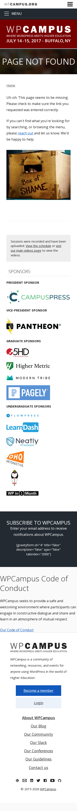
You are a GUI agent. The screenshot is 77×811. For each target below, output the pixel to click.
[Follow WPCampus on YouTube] (52, 780)
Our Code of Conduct (17, 630)
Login (38, 703)
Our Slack (38, 742)
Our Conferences (38, 750)
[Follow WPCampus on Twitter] (38, 780)
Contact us (38, 767)
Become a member (38, 690)
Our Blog (38, 726)
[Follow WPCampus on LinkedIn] (31, 780)
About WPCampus (38, 717)
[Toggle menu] (70, 4)
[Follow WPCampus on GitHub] (59, 780)
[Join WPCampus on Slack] (17, 780)
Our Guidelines (38, 759)
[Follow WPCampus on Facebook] (45, 780)
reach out (25, 133)
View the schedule (38, 246)
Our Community (38, 734)
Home (10, 85)
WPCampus (48, 789)
